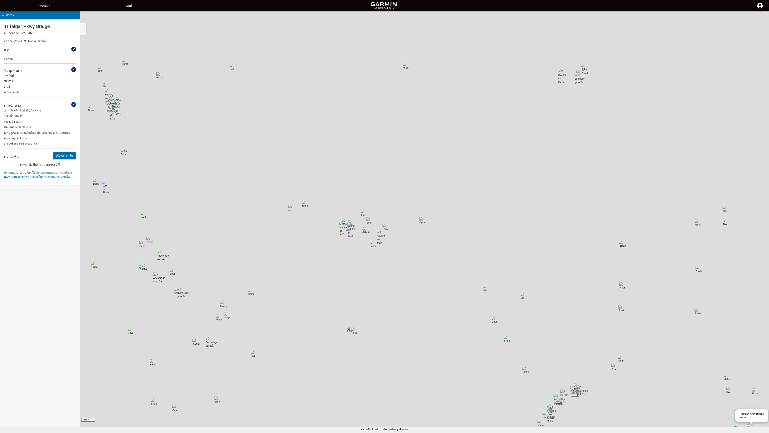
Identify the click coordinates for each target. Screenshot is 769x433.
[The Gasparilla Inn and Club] (106, 84)
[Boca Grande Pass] (106, 190)
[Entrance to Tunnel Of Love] (153, 362)
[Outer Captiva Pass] (175, 408)
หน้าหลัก (44, 5)
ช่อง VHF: (9, 81)
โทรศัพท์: (9, 75)
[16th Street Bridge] (101, 69)
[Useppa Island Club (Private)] (219, 317)
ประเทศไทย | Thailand (396, 429)
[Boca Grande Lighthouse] (105, 184)
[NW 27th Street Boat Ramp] (726, 222)
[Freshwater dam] (698, 311)
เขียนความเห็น (64, 155)
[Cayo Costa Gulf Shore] (131, 331)
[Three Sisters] (125, 62)
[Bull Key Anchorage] (233, 67)
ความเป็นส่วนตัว (370, 429)
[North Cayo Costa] (144, 215)
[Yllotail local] (94, 265)
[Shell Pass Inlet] (369, 221)
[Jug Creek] (364, 213)
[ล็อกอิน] (760, 8)
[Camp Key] (251, 292)
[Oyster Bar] (422, 220)
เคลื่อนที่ (42, 40)
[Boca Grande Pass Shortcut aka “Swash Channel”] (96, 182)
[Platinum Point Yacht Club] (584, 67)
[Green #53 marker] (217, 400)
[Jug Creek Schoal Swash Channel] (291, 208)
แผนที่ (128, 5)
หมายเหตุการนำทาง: (15, 138)
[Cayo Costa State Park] (142, 266)
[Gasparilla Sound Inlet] (159, 75)
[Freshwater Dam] (622, 285)
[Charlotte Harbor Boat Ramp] (585, 71)
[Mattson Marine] (727, 377)
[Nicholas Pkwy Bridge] (755, 391)
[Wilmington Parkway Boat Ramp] (726, 209)
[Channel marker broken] (495, 320)
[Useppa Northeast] (227, 315)
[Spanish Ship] (173, 272)
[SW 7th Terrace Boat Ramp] (729, 390)
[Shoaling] (154, 402)
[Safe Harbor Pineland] (350, 329)
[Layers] (762, 18)
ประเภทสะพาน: (12, 127)
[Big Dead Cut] (524, 296)
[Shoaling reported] (507, 339)
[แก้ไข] (73, 49)
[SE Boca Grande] (124, 152)
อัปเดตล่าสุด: (12, 33)
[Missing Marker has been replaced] (406, 66)
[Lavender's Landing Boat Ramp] (373, 244)
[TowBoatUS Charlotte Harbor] (366, 230)
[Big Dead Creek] (486, 288)
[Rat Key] (254, 354)
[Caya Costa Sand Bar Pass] (142, 244)
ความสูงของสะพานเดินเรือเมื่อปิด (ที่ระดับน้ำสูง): (31, 132)
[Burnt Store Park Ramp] (614, 367)
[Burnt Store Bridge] (622, 244)
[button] (764, 415)
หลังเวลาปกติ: (11, 92)
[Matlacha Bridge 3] (540, 423)
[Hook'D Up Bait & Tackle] (546, 415)
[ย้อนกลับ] (3, 15)
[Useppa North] (223, 304)
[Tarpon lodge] (354, 331)
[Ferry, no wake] (385, 227)
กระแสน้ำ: (9, 121)
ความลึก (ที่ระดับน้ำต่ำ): (17, 110)
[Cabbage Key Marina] (195, 342)
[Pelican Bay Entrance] (149, 240)
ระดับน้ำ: (9, 116)
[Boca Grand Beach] (91, 108)
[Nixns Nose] (525, 370)
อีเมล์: (7, 86)
